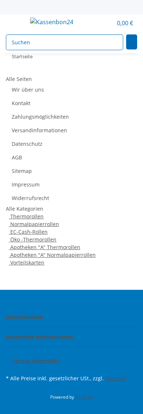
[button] (99, 23)
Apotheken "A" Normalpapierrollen (52, 254)
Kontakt (21, 103)
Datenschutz (27, 143)
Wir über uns (28, 89)
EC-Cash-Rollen (28, 231)
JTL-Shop (84, 397)
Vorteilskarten (26, 262)
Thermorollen (26, 216)
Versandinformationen (39, 130)
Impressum (26, 184)
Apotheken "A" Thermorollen (44, 247)
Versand (115, 378)
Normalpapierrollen (34, 224)
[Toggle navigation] (15, 23)
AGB (17, 157)
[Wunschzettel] (107, 23)
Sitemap (22, 170)
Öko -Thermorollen (32, 239)
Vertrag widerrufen (35, 360)
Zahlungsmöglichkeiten (40, 116)
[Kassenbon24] (51, 22)
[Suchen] (131, 41)
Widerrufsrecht (30, 198)
